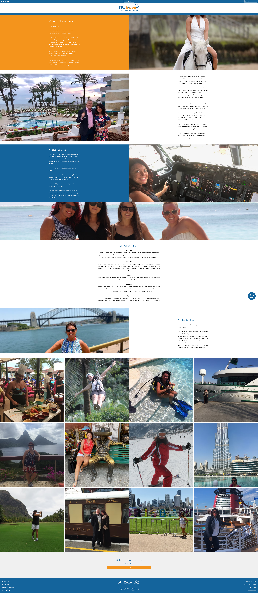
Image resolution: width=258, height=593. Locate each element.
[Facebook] (1, 1)
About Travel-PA (252, 590)
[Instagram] (4, 1)
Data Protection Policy (250, 584)
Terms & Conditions (251, 581)
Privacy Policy (252, 587)
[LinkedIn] (8, 1)
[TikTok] (6, 1)
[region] (252, 296)
